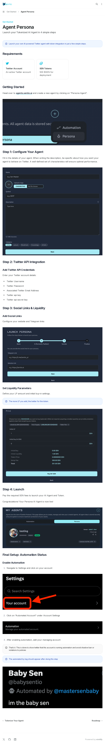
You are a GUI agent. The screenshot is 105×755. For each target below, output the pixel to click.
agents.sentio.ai (24, 93)
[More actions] (101, 4)
